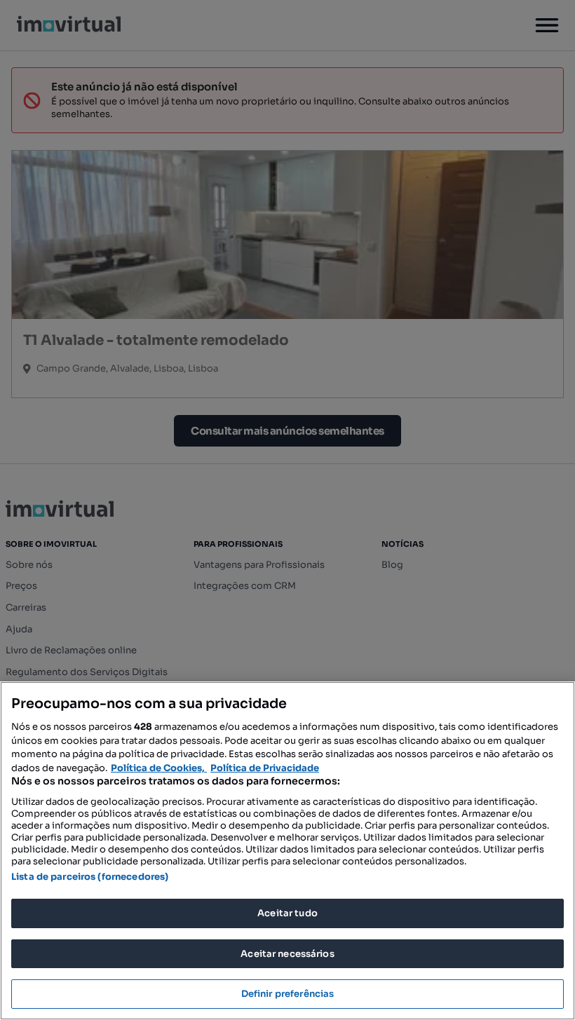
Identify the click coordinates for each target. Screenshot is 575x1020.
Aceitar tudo (287, 913)
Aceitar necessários (287, 954)
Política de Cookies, (159, 768)
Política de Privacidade (264, 768)
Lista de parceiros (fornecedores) (89, 877)
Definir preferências (287, 994)
